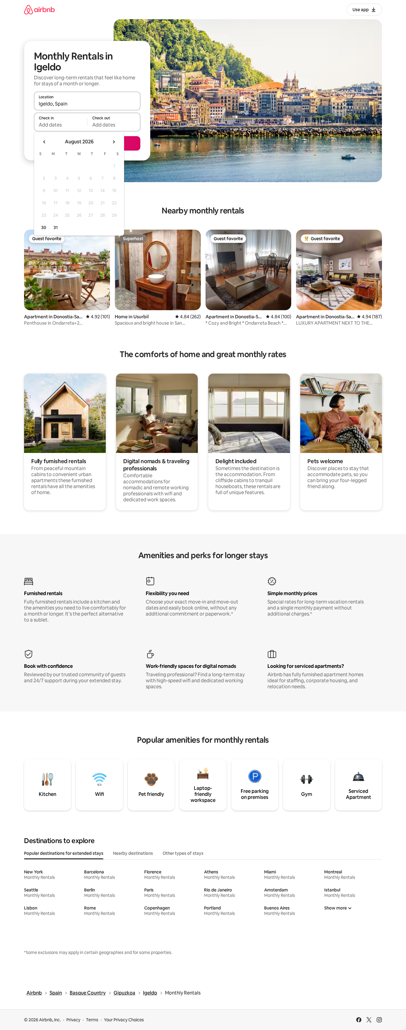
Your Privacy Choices (124, 1019)
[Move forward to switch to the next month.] (113, 142)
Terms (92, 1019)
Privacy (73, 1019)
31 (55, 227)
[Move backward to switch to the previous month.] (44, 142)
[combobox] (87, 103)
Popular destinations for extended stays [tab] (63, 853)
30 (43, 227)
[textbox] (60, 124)
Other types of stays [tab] (183, 853)
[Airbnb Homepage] (39, 9)
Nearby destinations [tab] (133, 853)
